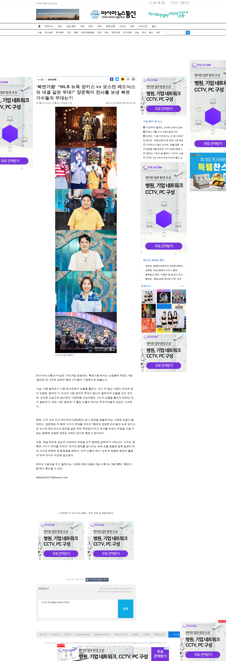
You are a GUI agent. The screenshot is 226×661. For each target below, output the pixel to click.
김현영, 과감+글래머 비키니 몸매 (161, 270)
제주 (158, 32)
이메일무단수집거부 (101, 634)
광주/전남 (115, 32)
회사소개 (43, 634)
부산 (144, 32)
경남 (137, 32)
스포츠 (122, 26)
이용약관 (67, 634)
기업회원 (135, 634)
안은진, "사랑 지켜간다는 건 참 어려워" (164, 136)
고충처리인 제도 (120, 634)
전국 (91, 26)
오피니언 (143, 26)
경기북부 (60, 32)
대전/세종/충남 (87, 32)
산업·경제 (71, 26)
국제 (99, 26)
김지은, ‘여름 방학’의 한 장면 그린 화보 (164, 140)
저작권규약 (55, 634)
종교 (154, 26)
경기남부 (49, 32)
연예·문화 (110, 26)
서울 (40, 32)
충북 (76, 32)
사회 (82, 26)
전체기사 (49, 26)
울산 (151, 32)
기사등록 (146, 634)
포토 (132, 26)
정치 (60, 26)
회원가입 (185, 3)
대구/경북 (127, 32)
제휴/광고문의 (159, 634)
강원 (99, 32)
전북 (106, 32)
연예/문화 (52, 79)
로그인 (174, 3)
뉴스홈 (41, 79)
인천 (69, 32)
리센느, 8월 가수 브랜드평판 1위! (162, 131)
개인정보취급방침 (82, 634)
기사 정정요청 (179, 634)
